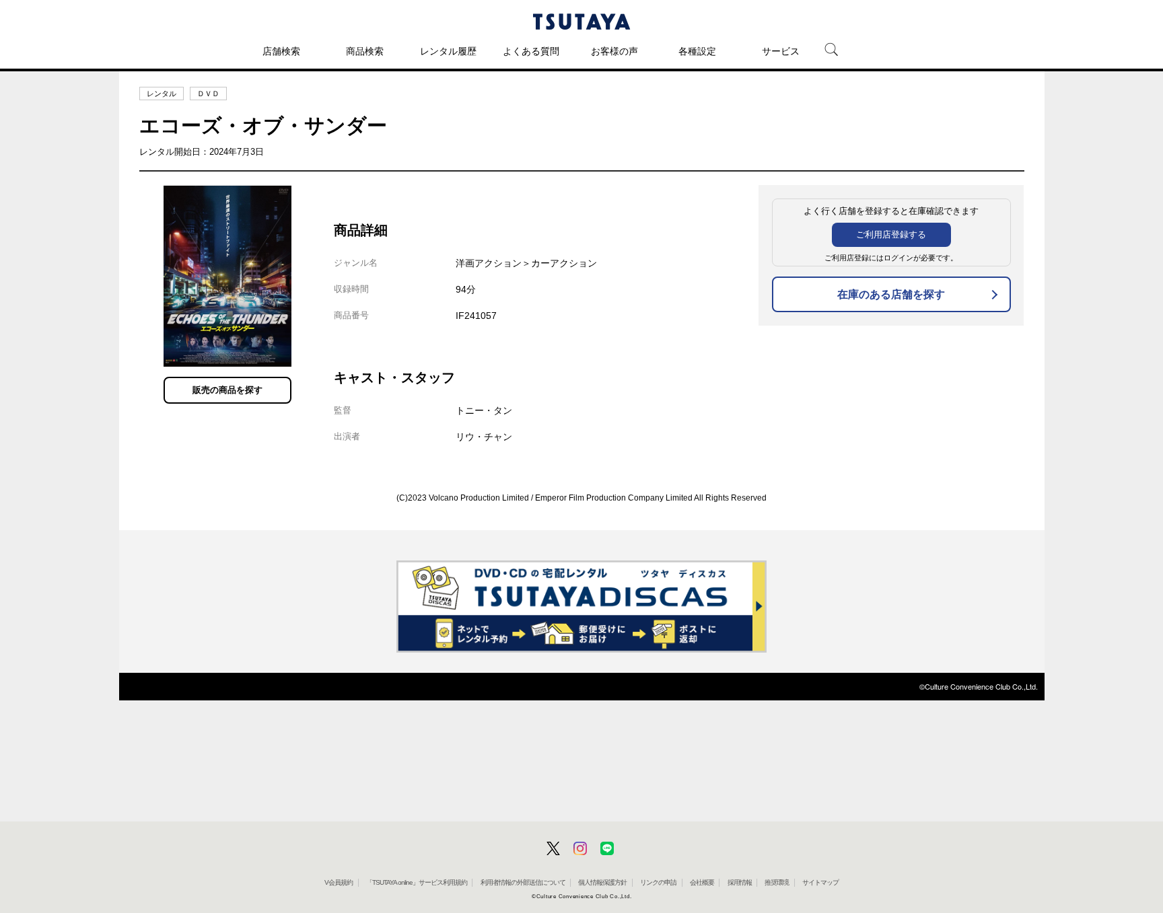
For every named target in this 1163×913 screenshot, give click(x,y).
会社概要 (702, 882)
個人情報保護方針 (602, 882)
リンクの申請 (658, 882)
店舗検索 (281, 51)
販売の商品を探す (227, 390)
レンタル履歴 (448, 51)
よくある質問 (531, 51)
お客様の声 (614, 51)
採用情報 (740, 882)
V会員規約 (338, 882)
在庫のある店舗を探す (891, 294)
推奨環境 (777, 882)
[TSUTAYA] (581, 21)
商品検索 (365, 51)
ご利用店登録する (891, 234)
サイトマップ (820, 882)
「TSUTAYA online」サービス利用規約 (416, 882)
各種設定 (697, 51)
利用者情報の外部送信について (523, 882)
